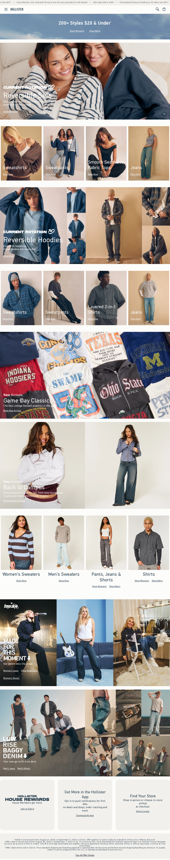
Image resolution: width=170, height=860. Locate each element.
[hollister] (17, 9)
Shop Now (8, 174)
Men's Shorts (24, 768)
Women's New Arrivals (14, 500)
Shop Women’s (10, 111)
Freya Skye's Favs (29, 670)
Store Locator (143, 811)
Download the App (85, 815)
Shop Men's (94, 31)
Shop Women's (77, 31)
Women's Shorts (11, 678)
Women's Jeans (11, 670)
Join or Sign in (27, 808)
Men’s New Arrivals (12, 410)
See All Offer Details (85, 855)
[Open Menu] (4, 9)
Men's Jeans (9, 768)
